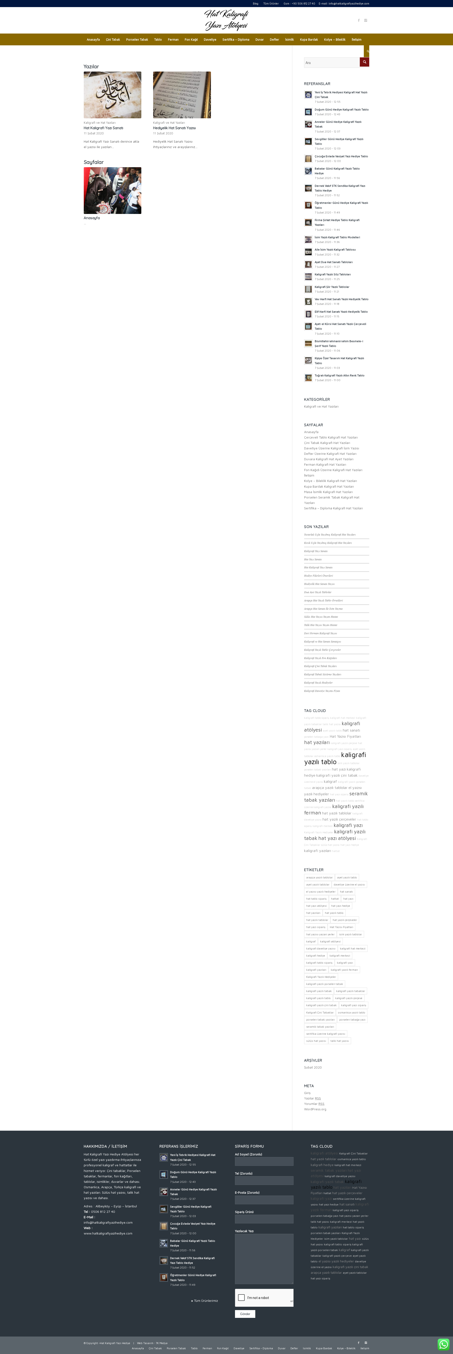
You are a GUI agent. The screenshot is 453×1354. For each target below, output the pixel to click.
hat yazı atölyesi (337, 838)
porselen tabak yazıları (317, 769)
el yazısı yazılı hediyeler (321, 891)
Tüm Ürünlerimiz (206, 1301)
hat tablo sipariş (316, 898)
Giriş (307, 1093)
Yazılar (312, 1098)
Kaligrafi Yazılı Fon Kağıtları (320, 658)
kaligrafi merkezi (323, 826)
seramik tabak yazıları (320, 1026)
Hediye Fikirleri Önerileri (318, 575)
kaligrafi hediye (315, 955)
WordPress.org (315, 1109)
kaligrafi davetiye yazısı (321, 948)
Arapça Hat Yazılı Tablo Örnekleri (323, 600)
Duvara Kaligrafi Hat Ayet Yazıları (328, 459)
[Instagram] (365, 20)
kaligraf (330, 781)
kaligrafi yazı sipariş (339, 749)
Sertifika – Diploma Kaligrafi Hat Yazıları (333, 508)
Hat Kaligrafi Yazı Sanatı (103, 128)
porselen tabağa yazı (316, 736)
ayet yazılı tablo (332, 730)
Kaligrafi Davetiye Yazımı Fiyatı (322, 691)
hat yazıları (317, 742)
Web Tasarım (145, 1343)
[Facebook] (358, 20)
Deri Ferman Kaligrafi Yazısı (320, 633)
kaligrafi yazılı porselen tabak (324, 983)
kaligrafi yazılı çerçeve (344, 743)
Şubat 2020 (313, 1067)
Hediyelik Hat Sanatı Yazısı (174, 128)
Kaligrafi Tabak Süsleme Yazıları (322, 674)
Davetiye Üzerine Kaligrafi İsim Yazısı (331, 448)
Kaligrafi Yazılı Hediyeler (318, 682)
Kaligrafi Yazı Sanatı (315, 551)
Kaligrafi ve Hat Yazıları (100, 122)
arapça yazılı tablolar (330, 787)
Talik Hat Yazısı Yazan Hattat (320, 625)
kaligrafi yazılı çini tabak (337, 775)
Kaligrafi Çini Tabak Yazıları (320, 666)
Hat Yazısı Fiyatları (345, 736)
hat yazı (339, 769)
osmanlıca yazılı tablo (327, 756)
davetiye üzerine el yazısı (349, 884)
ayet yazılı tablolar (317, 884)
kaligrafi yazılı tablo (335, 758)
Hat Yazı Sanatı (313, 559)
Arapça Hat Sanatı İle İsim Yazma (323, 608)
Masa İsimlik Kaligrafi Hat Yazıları (328, 492)
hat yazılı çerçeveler (339, 819)
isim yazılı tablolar (349, 763)
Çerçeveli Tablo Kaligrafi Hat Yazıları (331, 437)
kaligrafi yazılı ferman (344, 969)
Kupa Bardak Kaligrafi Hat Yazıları (329, 486)
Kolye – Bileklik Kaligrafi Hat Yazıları (330, 481)
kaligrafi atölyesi (330, 941)
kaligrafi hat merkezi (342, 717)
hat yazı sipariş (339, 794)
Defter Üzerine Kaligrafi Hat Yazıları (330, 453)
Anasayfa (92, 218)
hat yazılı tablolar (337, 813)
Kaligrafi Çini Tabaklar (320, 1012)
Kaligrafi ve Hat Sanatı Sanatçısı (322, 641)
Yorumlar (314, 1104)
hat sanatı (351, 730)
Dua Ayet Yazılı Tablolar (317, 592)
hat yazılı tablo (345, 800)
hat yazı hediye (349, 844)
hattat (336, 851)
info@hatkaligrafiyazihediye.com (349, 3)
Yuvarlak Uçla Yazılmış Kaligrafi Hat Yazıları (330, 534)
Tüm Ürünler (271, 3)
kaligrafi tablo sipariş (316, 717)
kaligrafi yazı (348, 825)
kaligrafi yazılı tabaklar (350, 990)
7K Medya (162, 1343)
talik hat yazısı (332, 724)
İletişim (309, 475)
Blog (255, 3)
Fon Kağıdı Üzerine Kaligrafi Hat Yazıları (333, 470)
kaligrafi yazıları (317, 850)
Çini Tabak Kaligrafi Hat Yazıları (327, 443)
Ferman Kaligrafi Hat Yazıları (325, 464)
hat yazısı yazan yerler (320, 934)
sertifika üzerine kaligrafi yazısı (325, 1033)
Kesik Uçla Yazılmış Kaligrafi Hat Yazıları (328, 543)
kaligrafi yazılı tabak (319, 990)
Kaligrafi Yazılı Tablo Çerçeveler (322, 649)
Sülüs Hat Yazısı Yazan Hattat (321, 616)
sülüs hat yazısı (330, 844)
